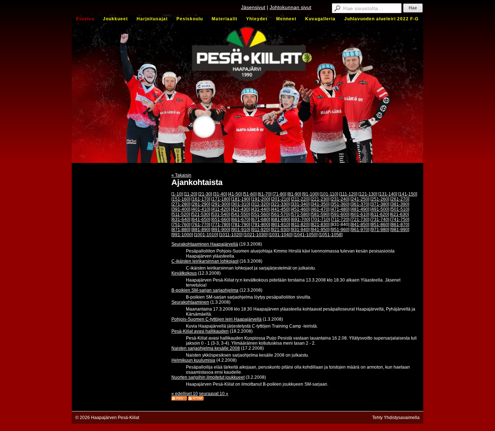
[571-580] (300, 214)
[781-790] (240, 224)
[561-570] (280, 214)
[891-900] (220, 229)
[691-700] (300, 219)
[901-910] (240, 229)
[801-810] (280, 224)
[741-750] (399, 219)
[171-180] (220, 199)
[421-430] (240, 209)
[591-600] (339, 214)
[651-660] (220, 219)
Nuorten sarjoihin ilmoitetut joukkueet (208, 377)
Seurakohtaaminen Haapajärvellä (204, 244)
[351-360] (339, 204)
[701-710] (320, 219)
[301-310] (240, 204)
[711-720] (340, 219)
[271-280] (180, 204)
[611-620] (379, 214)
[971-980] (379, 229)
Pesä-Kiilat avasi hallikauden (200, 331)
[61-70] (264, 194)
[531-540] (220, 214)
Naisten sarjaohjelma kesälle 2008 (205, 348)
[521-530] (200, 214)
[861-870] (399, 224)
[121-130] (367, 194)
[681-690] (280, 219)
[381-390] (399, 204)
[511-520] (180, 214)
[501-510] (399, 209)
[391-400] (180, 209)
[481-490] (359, 209)
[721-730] (359, 219)
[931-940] (300, 229)
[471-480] (339, 209)
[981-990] (399, 229)
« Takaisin (181, 175)
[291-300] (220, 204)
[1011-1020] (230, 234)
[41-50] (235, 194)
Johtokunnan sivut (290, 7)
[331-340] (300, 204)
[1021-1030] (255, 234)
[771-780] (220, 224)
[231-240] (339, 199)
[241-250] (359, 199)
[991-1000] (182, 234)
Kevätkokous (184, 273)
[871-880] (180, 229)
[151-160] (180, 199)
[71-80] (279, 194)
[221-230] (320, 199)
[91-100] (310, 194)
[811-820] (300, 224)
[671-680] (260, 219)
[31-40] (220, 194)
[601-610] (359, 214)
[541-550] (240, 214)
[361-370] (359, 204)
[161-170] (200, 199)
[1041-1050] (305, 234)
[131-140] (387, 194)
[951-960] (339, 229)
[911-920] (260, 229)
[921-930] (280, 229)
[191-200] (260, 199)
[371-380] (379, 204)
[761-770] (200, 224)
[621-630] (399, 214)
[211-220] (300, 199)
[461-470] (320, 209)
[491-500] (379, 209)
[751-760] (180, 224)
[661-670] (240, 219)
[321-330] (280, 204)
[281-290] (200, 204)
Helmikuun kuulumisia (193, 360)
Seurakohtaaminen (190, 302)
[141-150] (407, 194)
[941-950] (320, 229)
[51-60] (250, 194)
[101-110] (329, 194)
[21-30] (205, 194)
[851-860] (379, 224)
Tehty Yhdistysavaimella (396, 417)
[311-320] (260, 204)
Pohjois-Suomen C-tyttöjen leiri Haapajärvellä (216, 319)
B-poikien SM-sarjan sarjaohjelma (204, 290)
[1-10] (177, 194)
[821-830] (320, 224)
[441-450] (280, 209)
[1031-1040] (280, 234)
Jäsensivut (253, 7)
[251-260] (379, 199)
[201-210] (280, 199)
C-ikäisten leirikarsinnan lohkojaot (204, 261)
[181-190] (240, 199)
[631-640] (180, 219)
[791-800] (260, 224)
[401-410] (200, 209)
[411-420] (220, 209)
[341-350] (320, 204)
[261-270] (399, 199)
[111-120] (348, 194)
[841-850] (359, 224)
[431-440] (260, 209)
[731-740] (379, 219)
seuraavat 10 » (213, 393)
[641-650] (200, 219)
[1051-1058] (330, 234)
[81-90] (294, 194)
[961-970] (359, 229)
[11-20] (190, 194)
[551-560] (260, 214)
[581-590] (320, 214)
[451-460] (300, 209)
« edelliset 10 (184, 393)
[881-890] (200, 229)
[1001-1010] (206, 234)
